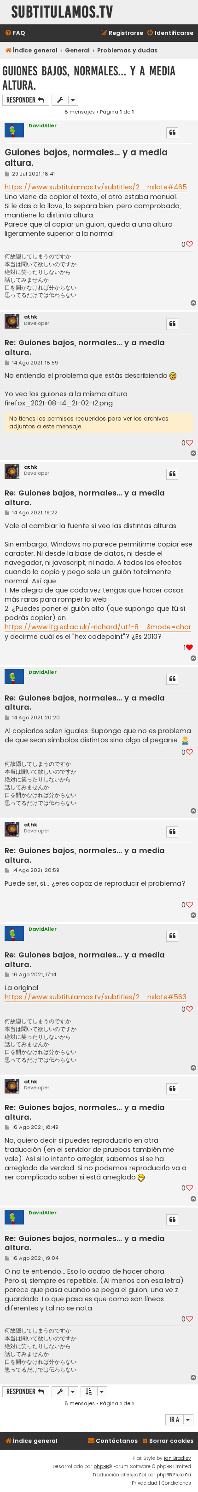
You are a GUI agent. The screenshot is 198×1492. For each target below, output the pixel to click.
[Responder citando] (172, 132)
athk (30, 316)
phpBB (101, 1466)
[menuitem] (15, 33)
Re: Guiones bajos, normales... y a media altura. (85, 347)
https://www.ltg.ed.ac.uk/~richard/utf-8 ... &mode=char (98, 627)
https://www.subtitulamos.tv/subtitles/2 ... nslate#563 (95, 997)
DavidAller (43, 125)
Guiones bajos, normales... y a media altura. (88, 78)
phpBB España (174, 1474)
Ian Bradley (177, 1458)
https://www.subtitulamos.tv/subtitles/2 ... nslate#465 (96, 187)
